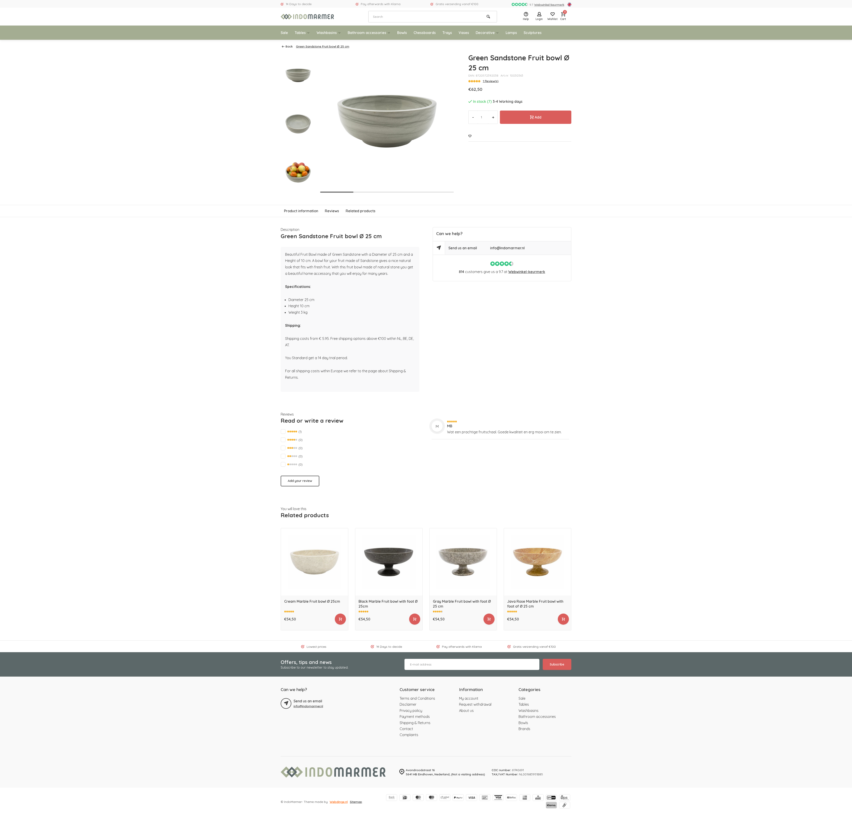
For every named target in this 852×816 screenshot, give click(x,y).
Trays (447, 32)
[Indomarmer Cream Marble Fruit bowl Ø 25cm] (314, 562)
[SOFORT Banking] (444, 798)
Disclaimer (408, 704)
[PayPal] (458, 798)
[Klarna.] (551, 805)
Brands (524, 729)
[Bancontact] (484, 798)
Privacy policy (411, 710)
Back (289, 46)
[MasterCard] (418, 798)
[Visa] (471, 798)
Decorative (485, 32)
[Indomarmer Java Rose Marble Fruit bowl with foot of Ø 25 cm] (537, 562)
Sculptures (533, 32)
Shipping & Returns (415, 723)
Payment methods (415, 716)
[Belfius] (511, 798)
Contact (406, 729)
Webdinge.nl (339, 802)
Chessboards (425, 32)
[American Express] (524, 798)
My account (468, 698)
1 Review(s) (491, 81)
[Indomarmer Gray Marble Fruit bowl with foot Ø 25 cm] (463, 562)
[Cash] (564, 805)
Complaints (409, 735)
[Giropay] (551, 798)
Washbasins (327, 32)
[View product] (340, 619)
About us (466, 710)
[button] (298, 191)
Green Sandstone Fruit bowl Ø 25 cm (322, 46)
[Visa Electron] (498, 798)
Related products (360, 211)
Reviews (332, 211)
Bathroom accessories (367, 32)
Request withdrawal (475, 704)
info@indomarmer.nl (507, 248)
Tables (300, 32)
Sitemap (356, 802)
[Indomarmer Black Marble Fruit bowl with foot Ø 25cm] (388, 562)
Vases (464, 32)
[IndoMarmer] (307, 16)
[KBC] (538, 798)
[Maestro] (431, 798)
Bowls (402, 32)
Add (538, 117)
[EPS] (564, 798)
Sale (284, 32)
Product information (301, 211)
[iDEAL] (404, 798)
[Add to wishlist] (469, 136)
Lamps (511, 32)
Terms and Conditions (417, 698)
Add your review (300, 481)
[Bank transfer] (391, 798)
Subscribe (557, 664)
